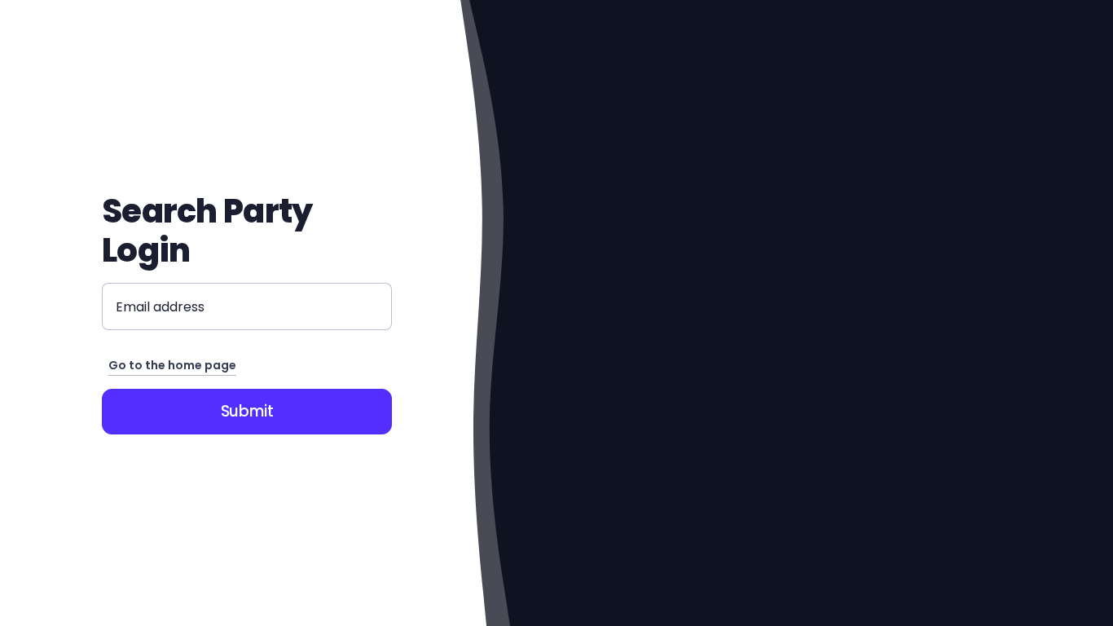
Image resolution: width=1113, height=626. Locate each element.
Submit (247, 411)
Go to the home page (172, 365)
